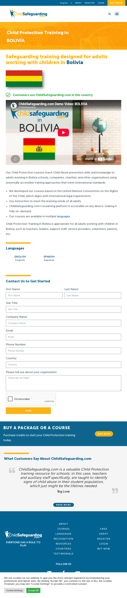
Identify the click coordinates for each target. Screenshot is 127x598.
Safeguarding (111, 168)
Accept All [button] (33, 590)
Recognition (63, 538)
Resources (63, 543)
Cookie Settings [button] (14, 590)
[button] (117, 14)
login (101, 3)
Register (90, 3)
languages (63, 216)
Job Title (12, 303)
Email (9, 330)
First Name (13, 289)
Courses (63, 528)
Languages (63, 533)
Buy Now (103, 548)
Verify (78, 3)
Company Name (16, 316)
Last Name (71, 289)
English (64, 3)
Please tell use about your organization (31, 372)
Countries (63, 548)
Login (103, 543)
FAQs (103, 528)
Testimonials (63, 553)
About (63, 524)
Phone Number (16, 344)
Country (11, 358)
